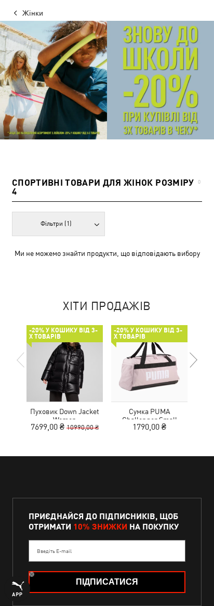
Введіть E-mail (54, 551)
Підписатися (107, 581)
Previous (21, 360)
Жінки (32, 13)
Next (192, 360)
